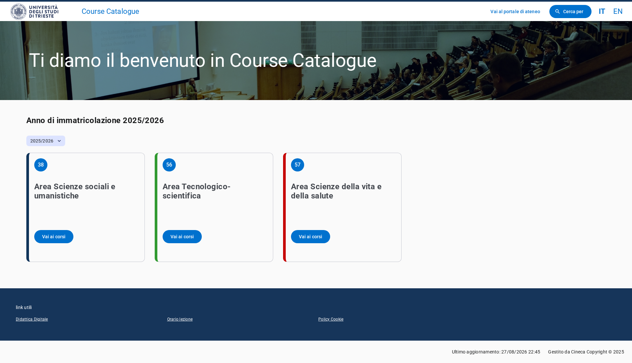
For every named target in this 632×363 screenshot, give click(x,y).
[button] (45, 141)
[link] (43, 11)
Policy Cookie (330, 319)
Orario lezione (180, 319)
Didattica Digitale (32, 319)
